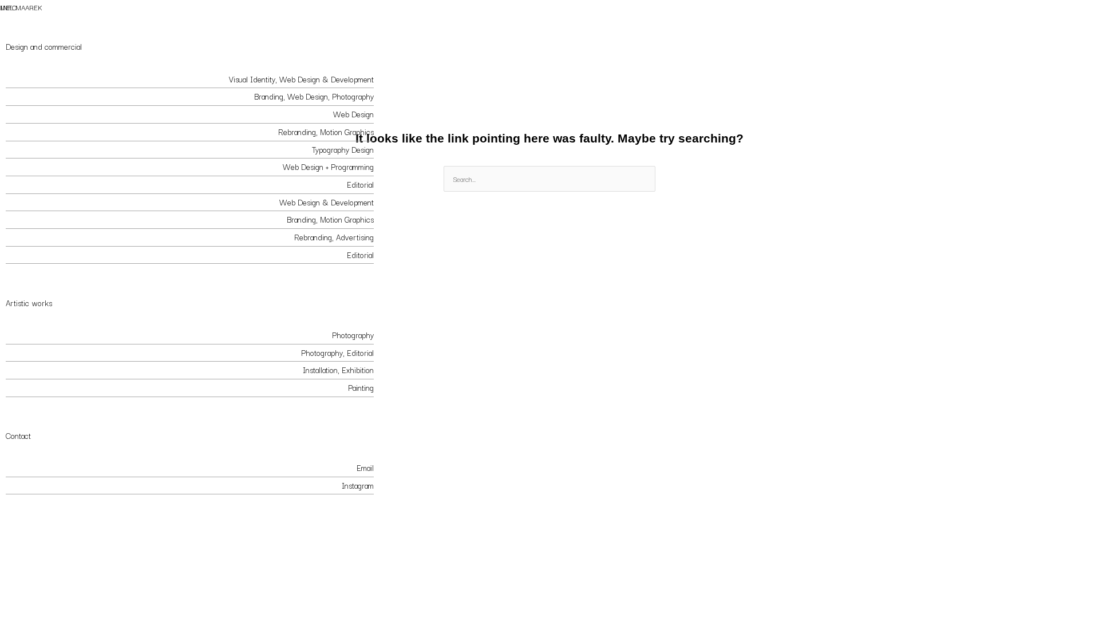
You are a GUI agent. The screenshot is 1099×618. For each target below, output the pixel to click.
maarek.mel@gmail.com (43, 467)
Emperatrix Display (36, 149)
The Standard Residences (49, 114)
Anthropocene (29, 387)
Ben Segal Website (37, 166)
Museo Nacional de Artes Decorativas (67, 237)
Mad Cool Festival (35, 131)
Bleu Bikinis (25, 96)
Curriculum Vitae (33, 516)
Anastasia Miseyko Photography (57, 202)
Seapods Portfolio (35, 184)
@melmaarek (27, 485)
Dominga (20, 254)
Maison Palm (26, 219)
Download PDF (349, 516)
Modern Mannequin (37, 352)
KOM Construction (36, 79)
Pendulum (22, 369)
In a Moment (26, 334)
